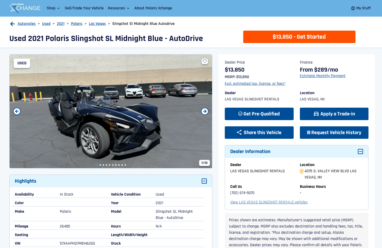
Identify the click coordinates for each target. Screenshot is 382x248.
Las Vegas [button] (97, 23)
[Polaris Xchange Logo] (25, 8)
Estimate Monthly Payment (323, 76)
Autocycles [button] (27, 23)
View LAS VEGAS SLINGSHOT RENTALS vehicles (269, 202)
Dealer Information (250, 151)
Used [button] (46, 23)
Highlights (25, 181)
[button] (54, 8)
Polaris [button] (76, 23)
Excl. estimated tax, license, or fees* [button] (255, 83)
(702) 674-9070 (242, 193)
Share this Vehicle (262, 132)
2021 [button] (60, 23)
